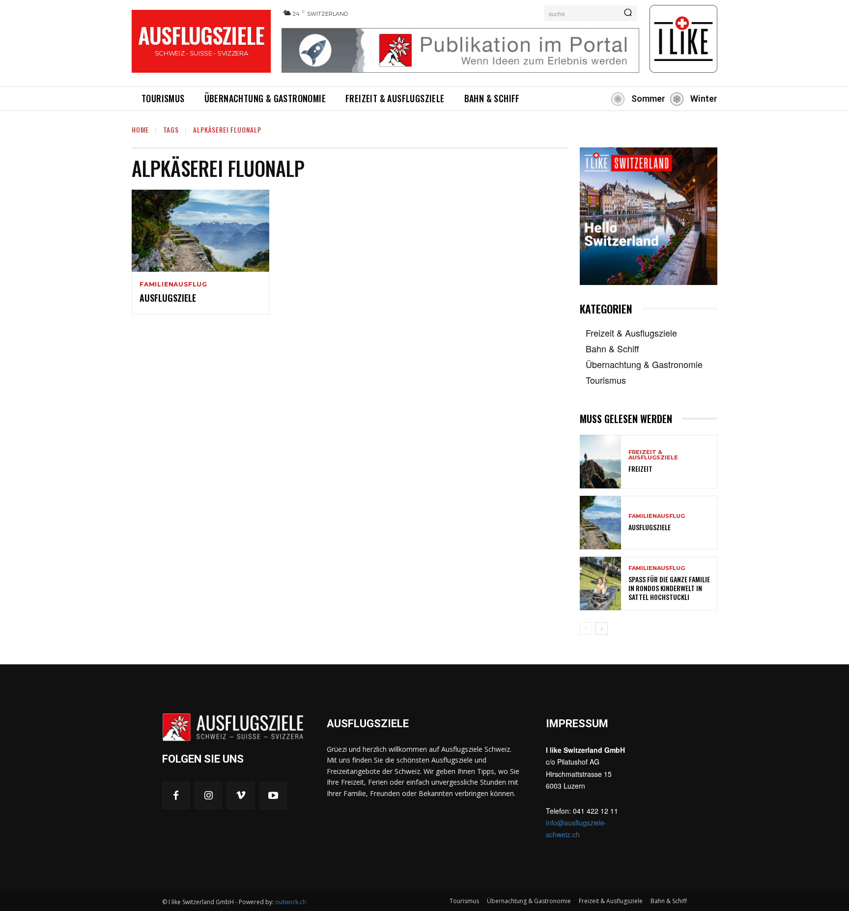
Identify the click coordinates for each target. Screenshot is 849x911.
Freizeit (640, 468)
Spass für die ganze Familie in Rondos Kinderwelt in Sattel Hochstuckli (669, 588)
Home (140, 129)
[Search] (628, 13)
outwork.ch (290, 902)
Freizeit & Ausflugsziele (653, 455)
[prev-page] (586, 628)
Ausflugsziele (168, 297)
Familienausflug (173, 284)
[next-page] (601, 628)
